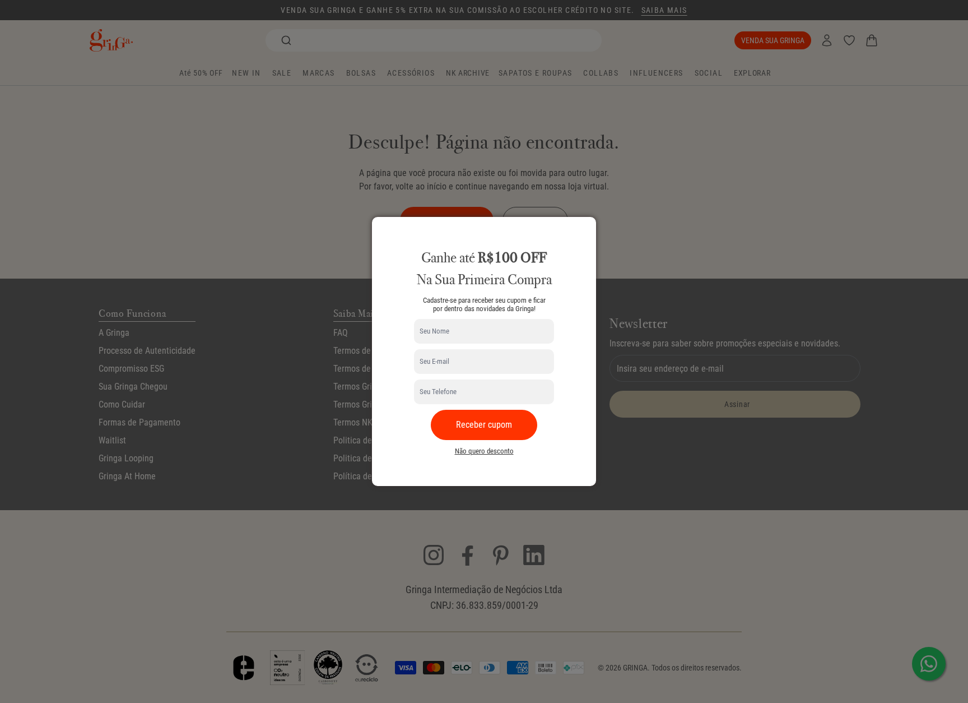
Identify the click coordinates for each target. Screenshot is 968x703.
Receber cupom (484, 424)
